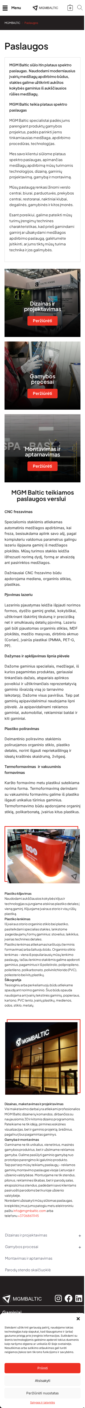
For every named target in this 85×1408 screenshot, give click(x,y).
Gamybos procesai (43, 1246)
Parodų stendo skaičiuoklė (28, 1269)
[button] (78, 1318)
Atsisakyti (42, 1380)
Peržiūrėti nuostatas (42, 1393)
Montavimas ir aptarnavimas (28, 1258)
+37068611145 (28, 1216)
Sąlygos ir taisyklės (42, 1402)
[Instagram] (58, 1298)
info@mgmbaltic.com (29, 1211)
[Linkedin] (79, 1298)
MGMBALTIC (12, 23)
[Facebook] (69, 1298)
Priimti (42, 1368)
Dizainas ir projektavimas (43, 1235)
